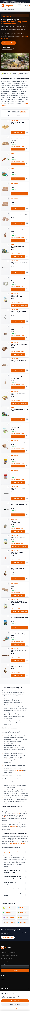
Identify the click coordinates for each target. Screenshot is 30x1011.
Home (2, 9)
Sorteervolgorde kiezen (8, 115)
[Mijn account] (25, 5)
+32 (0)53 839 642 (5, 955)
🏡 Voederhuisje (23, 73)
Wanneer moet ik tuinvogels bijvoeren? (11, 852)
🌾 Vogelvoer (13, 73)
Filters (8, 111)
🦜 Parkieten (5, 73)
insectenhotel (19, 770)
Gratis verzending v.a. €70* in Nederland (9, 1)
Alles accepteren (15, 1000)
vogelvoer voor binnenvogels (17, 843)
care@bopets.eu (14, 955)
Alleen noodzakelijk (15, 1004)
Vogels (5, 9)
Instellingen (15, 1008)
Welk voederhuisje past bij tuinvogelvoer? (11, 888)
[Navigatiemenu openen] (15, 5)
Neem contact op (8, 937)
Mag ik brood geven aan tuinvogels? (10, 883)
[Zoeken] (22, 5)
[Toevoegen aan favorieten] (8, 121)
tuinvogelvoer (18, 839)
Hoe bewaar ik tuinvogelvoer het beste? (12, 894)
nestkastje (5, 816)
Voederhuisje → (7, 47)
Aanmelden (15, 970)
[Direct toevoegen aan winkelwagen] (27, 132)
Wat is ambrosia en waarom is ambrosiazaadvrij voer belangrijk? (13, 877)
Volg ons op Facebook (6, 958)
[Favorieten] (28, 5)
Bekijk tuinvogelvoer (8, 43)
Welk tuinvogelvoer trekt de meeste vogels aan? (11, 871)
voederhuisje (7, 759)
